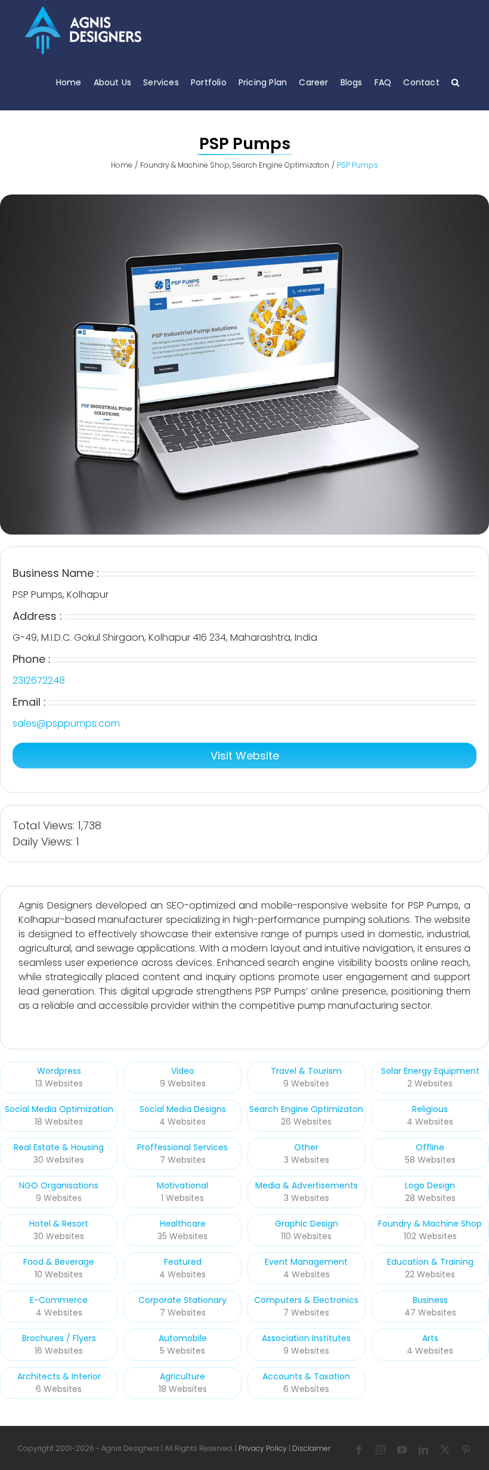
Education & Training (430, 1262)
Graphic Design (306, 1224)
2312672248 (39, 680)
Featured (183, 1262)
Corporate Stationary (182, 1300)
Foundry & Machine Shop (430, 1224)
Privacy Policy (263, 1448)
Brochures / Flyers (59, 1338)
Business (430, 1300)
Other (306, 1147)
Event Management (306, 1262)
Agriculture (182, 1376)
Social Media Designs (183, 1109)
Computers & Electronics (306, 1300)
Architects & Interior (59, 1376)
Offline (430, 1147)
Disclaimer (311, 1448)
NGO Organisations (58, 1185)
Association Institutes (306, 1338)
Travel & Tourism (306, 1071)
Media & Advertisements (306, 1185)
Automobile (183, 1338)
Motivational (182, 1185)
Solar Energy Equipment (430, 1071)
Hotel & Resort (58, 1224)
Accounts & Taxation (306, 1376)
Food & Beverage (58, 1262)
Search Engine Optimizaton (306, 1109)
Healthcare (183, 1224)
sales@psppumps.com (66, 723)
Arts (430, 1338)
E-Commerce (59, 1300)
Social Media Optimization (59, 1109)
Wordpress (59, 1071)
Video (182, 1071)
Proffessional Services (182, 1147)
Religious (430, 1109)
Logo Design (430, 1185)
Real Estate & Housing (59, 1147)
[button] (455, 82)
